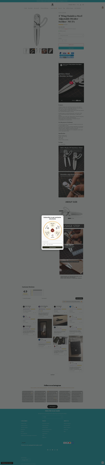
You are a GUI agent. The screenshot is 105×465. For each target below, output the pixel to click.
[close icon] (62, 216)
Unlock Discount (52, 247)
